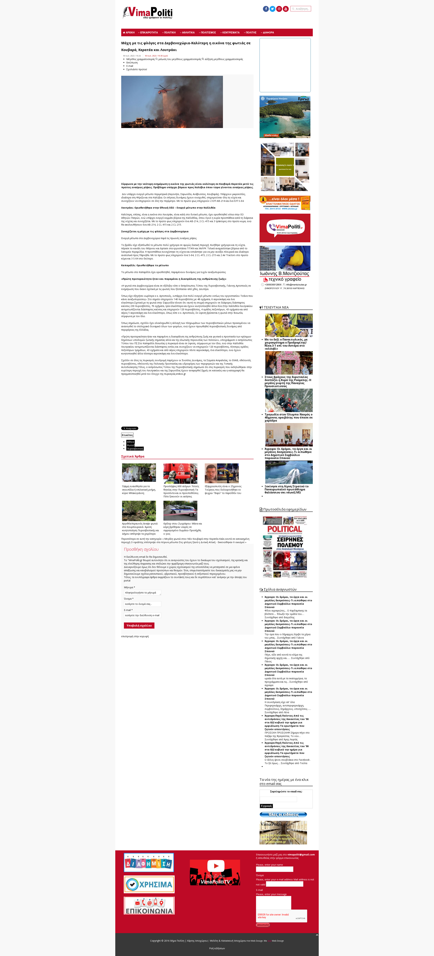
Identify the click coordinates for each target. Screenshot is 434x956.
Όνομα (260, 875)
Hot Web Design (254, 940)
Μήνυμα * (129, 587)
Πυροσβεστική (135, 448)
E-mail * (128, 610)
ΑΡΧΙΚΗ (130, 32)
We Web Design (274, 940)
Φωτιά (130, 445)
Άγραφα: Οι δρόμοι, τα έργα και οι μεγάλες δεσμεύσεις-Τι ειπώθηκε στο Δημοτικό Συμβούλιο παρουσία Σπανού (288, 602)
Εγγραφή (266, 805)
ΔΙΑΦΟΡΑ (268, 32)
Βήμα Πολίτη (177, 940)
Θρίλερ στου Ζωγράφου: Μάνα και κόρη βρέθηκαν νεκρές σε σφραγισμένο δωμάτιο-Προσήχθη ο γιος (182, 528)
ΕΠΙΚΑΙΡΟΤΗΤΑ (149, 32)
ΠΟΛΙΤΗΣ (251, 32)
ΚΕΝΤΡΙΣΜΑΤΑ (231, 32)
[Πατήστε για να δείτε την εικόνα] (172, 109)
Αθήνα (130, 441)
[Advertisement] (187, 155)
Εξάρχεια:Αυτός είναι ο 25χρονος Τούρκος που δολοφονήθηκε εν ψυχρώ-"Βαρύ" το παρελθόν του (223, 490)
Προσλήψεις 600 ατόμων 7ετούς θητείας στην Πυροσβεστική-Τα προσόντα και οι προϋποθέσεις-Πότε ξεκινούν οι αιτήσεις (181, 491)
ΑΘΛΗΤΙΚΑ (188, 32)
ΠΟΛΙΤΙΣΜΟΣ (208, 32)
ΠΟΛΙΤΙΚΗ (170, 32)
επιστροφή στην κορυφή (135, 636)
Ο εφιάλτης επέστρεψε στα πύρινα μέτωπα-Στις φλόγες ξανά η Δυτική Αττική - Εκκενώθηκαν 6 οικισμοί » (188, 542)
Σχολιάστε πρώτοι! (136, 69)
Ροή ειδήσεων (217, 948)
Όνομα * (129, 598)
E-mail (259, 890)
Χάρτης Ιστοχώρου (197, 940)
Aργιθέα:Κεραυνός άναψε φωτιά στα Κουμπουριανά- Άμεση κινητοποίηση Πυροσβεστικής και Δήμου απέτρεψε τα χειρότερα (140, 528)
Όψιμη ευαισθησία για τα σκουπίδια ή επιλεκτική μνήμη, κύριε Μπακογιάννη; (139, 490)
